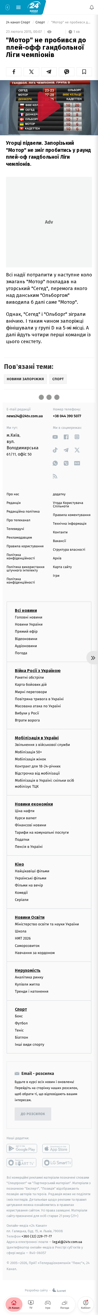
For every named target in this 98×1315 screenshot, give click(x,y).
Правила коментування (72, 515)
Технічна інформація (70, 523)
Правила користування (25, 546)
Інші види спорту (29, 1044)
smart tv (22, 1162)
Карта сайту (62, 567)
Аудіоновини (26, 646)
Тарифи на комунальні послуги (42, 832)
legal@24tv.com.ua (67, 1242)
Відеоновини (26, 639)
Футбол (21, 1023)
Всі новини (26, 610)
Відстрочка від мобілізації (37, 773)
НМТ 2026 (23, 938)
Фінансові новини (30, 825)
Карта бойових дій (31, 684)
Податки (22, 839)
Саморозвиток (27, 945)
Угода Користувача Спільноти (68, 504)
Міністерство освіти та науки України (47, 924)
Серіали (21, 900)
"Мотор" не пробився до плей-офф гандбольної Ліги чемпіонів (71, 22)
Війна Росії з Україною (38, 670)
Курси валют (26, 818)
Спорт (41, 22)
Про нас (13, 494)
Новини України (29, 624)
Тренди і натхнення (31, 991)
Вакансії (59, 541)
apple (57, 1148)
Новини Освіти (29, 917)
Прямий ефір (26, 631)
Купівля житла (27, 984)
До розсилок (33, 1114)
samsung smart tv (57, 1162)
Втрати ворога (27, 720)
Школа (20, 931)
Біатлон (21, 1037)
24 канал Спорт (18, 22)
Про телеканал (18, 520)
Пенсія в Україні (29, 846)
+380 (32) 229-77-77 (36, 1236)
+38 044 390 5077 (67, 416)
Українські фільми (30, 878)
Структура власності (69, 549)
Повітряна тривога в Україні (39, 699)
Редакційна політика (23, 511)
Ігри (56, 575)
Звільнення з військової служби (42, 744)
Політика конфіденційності (21, 556)
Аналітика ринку (29, 977)
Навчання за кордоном (35, 953)
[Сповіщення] (91, 7)
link (55, 436)
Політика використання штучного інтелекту (25, 568)
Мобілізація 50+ (28, 752)
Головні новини (28, 617)
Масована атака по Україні (38, 706)
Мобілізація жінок (30, 759)
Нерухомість (28, 970)
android (22, 1148)
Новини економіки (34, 804)
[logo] (34, 7)
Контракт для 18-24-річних (37, 766)
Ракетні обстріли (29, 677)
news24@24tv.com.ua (25, 416)
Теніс (19, 1030)
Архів (57, 558)
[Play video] (49, 106)
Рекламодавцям (19, 537)
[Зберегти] (84, 72)
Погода (21, 653)
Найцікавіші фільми (32, 871)
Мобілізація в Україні (37, 737)
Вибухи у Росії (27, 713)
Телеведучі (15, 529)
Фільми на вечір (29, 885)
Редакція (14, 503)
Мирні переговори (31, 692)
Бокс (19, 1016)
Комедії (21, 892)
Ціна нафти (24, 811)
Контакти (60, 532)
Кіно (19, 864)
